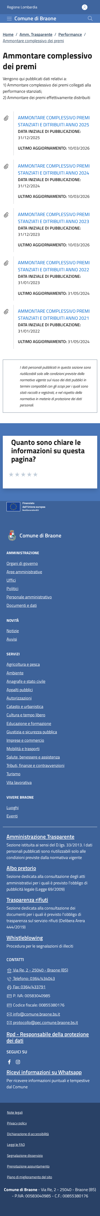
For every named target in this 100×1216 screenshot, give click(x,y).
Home (8, 34)
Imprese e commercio (25, 740)
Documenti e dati (22, 605)
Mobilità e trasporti (23, 748)
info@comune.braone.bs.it (36, 1014)
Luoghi (13, 807)
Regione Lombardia (22, 7)
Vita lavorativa (19, 782)
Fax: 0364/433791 (29, 987)
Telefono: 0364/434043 (33, 978)
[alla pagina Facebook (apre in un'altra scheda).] (9, 1061)
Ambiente (15, 673)
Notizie (13, 631)
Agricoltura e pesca (23, 664)
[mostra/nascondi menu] (9, 18)
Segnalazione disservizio (25, 1155)
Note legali (15, 1112)
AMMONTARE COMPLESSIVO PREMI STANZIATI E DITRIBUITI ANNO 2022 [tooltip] (54, 266)
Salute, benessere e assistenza (33, 757)
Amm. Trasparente (36, 34)
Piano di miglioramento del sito (29, 1177)
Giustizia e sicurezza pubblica (32, 732)
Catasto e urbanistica (25, 706)
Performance (70, 34)
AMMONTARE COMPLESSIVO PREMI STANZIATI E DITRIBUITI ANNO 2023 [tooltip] (54, 218)
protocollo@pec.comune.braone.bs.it (45, 1022)
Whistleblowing (25, 938)
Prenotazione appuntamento (28, 1166)
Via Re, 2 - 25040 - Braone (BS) (52, 969)
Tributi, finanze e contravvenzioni (35, 765)
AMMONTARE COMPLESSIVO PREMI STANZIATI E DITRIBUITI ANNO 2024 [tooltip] (54, 169)
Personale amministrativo (29, 597)
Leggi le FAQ (16, 1144)
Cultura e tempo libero (26, 715)
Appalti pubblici (20, 690)
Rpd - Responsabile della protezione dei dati (48, 1037)
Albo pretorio (21, 868)
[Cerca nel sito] (90, 18)
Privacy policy (17, 1123)
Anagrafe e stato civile (26, 681)
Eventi (12, 816)
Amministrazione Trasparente (40, 836)
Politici (12, 588)
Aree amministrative (24, 572)
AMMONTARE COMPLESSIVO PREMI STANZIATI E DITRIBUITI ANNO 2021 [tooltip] (54, 314)
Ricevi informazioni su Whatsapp (44, 1072)
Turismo (13, 774)
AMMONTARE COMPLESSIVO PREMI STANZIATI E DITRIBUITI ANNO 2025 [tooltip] (54, 121)
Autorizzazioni (19, 698)
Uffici (11, 580)
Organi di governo (22, 563)
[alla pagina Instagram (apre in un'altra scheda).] (18, 1061)
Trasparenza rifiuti (27, 900)
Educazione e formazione (29, 723)
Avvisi (12, 639)
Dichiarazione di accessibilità (28, 1134)
